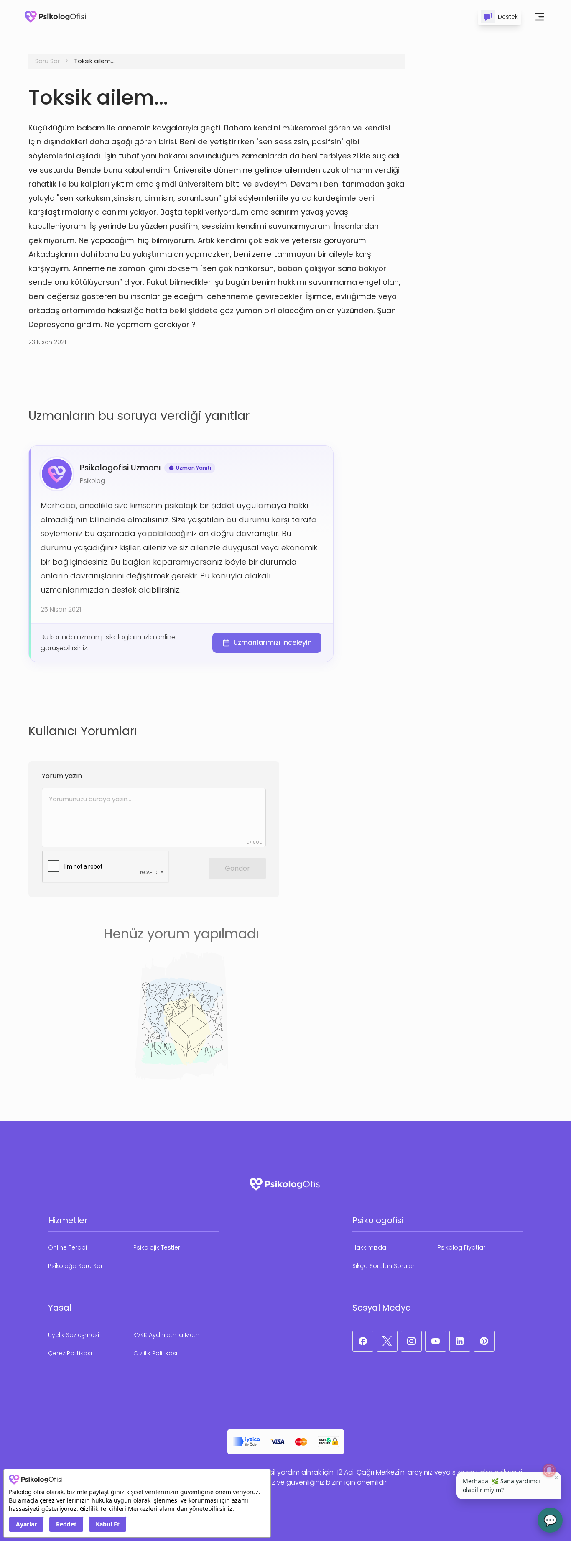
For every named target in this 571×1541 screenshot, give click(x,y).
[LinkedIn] (459, 1341)
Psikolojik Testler (156, 1247)
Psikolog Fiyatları (462, 1247)
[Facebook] (362, 1341)
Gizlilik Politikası (155, 1353)
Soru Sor (47, 61)
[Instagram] (411, 1341)
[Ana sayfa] (55, 17)
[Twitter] (387, 1341)
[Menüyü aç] (539, 16)
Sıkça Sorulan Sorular (383, 1266)
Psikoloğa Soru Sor (75, 1266)
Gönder (237, 868)
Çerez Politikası (70, 1353)
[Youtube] (435, 1341)
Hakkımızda (369, 1247)
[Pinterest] (484, 1341)
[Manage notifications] (549, 1470)
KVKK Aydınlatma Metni (167, 1335)
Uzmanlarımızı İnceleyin (272, 642)
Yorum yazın (62, 776)
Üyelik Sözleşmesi (73, 1335)
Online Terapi (67, 1247)
